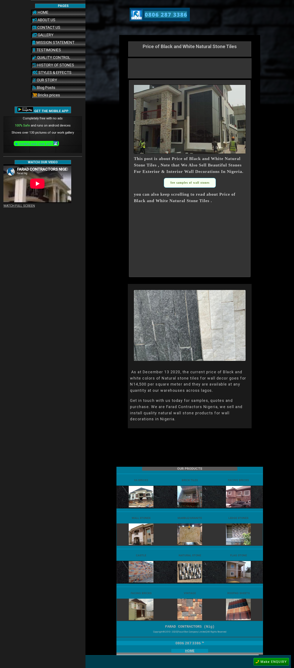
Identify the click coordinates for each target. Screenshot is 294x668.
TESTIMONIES (48, 50)
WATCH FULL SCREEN (19, 206)
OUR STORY (46, 80)
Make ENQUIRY (273, 662)
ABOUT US (46, 20)
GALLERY (45, 35)
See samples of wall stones (189, 182)
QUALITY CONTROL (53, 57)
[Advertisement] (189, 68)
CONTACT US (48, 27)
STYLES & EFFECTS (54, 72)
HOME (42, 12)
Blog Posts (45, 87)
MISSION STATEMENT (55, 42)
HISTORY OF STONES (55, 65)
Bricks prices (48, 95)
